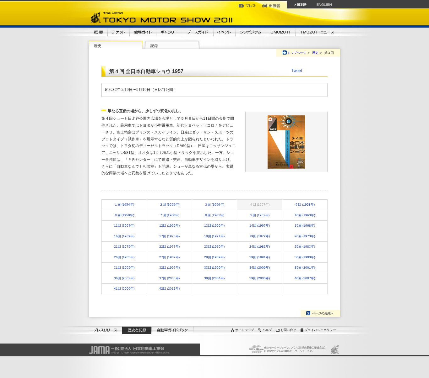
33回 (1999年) (214, 267)
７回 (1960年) (169, 215)
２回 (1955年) (169, 204)
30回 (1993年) (305, 257)
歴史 (97, 46)
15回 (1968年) (305, 225)
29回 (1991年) (259, 257)
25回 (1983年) (305, 246)
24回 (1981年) (259, 246)
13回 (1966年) (214, 225)
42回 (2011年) (169, 288)
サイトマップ (244, 330)
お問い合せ (288, 330)
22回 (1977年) (169, 246)
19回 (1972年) (259, 236)
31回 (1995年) (124, 267)
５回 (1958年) (305, 204)
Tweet (296, 70)
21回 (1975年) (124, 246)
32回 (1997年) (169, 267)
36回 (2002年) (124, 278)
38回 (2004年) (214, 278)
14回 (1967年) (259, 225)
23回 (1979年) (214, 246)
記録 (154, 46)
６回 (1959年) (124, 215)
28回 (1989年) (214, 257)
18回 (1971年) (214, 236)
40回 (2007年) (305, 278)
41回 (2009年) (124, 288)
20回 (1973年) (305, 236)
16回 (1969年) (124, 236)
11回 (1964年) (124, 225)
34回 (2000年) (259, 267)
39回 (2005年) (259, 278)
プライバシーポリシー (320, 330)
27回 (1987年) (169, 257)
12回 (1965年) (169, 225)
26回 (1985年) (124, 257)
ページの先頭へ (323, 313)
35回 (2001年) (305, 267)
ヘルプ (267, 330)
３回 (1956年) (214, 204)
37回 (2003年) (169, 278)
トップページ (296, 53)
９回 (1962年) (259, 215)
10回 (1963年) (305, 215)
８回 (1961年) (214, 215)
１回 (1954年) (124, 204)
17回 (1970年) (169, 236)
